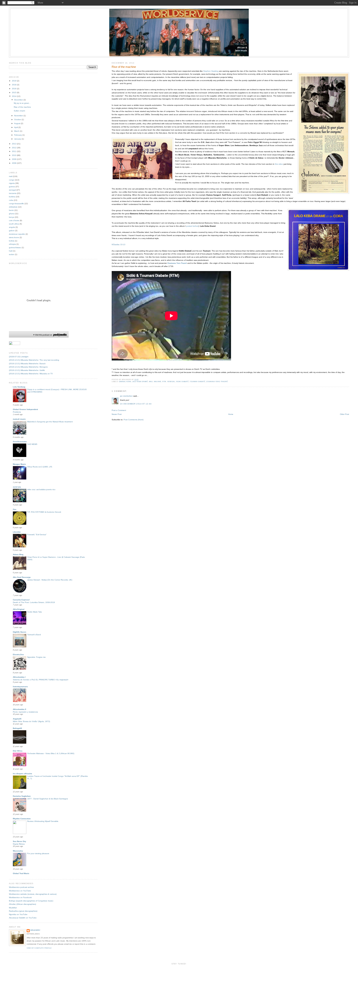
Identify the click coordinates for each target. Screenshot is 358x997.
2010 (14, 155)
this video (279, 164)
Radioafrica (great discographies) (23, 911)
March (17, 131)
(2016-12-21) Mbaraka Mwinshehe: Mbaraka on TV (31, 374)
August (17, 123)
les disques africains (22, 774)
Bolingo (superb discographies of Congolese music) (31, 901)
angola (12, 227)
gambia (122, 381)
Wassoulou (18, 851)
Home (230, 414)
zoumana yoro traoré (217, 381)
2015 (14, 92)
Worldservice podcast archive (21, 887)
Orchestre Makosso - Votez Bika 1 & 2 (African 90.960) (50, 753)
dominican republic (17, 234)
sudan (11, 254)
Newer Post (117, 414)
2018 (14, 85)
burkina (12, 197)
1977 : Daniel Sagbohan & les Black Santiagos (47, 799)
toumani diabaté (197, 381)
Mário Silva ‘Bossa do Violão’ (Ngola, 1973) (31, 721)
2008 (14, 163)
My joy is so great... (22, 103)
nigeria (12, 183)
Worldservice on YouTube (20, 891)
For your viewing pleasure (38, 853)
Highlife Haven (19, 632)
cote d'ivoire (14, 220)
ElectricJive (18, 654)
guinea (12, 187)
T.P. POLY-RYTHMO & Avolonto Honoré (44, 512)
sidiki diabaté (182, 381)
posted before (192, 226)
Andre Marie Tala (34, 612)
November (18, 116)
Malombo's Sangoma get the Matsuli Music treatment (50, 422)
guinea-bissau (15, 247)
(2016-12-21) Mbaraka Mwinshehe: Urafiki (27, 370)
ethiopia (12, 244)
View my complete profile (39, 948)
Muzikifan (13, 908)
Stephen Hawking (211, 71)
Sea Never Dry (19, 841)
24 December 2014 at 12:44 (136, 404)
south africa (14, 224)
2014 (14, 96)
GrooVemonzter (20, 442)
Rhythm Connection (22, 819)
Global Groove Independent (25, 409)
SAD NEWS (32, 444)
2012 (14, 148)
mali (151, 381)
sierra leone (14, 237)
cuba (11, 200)
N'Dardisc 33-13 (118, 244)
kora (128, 381)
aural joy (17, 487)
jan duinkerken (126, 396)
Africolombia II (19, 709)
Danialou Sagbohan (22, 796)
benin (11, 210)
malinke (157, 381)
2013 (14, 144)
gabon (12, 231)
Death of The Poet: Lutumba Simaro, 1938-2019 (34, 602)
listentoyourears (20, 687)
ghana (12, 214)
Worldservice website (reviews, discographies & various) (32, 894)
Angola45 (17, 719)
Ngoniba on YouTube (18, 914)
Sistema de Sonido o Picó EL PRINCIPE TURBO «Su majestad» (40, 680)
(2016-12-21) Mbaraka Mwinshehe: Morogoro (28, 367)
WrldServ (35, 930)
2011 (14, 151)
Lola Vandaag (19, 387)
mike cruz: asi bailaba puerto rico (41, 489)
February (18, 135)
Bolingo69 (17, 728)
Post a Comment (119, 410)
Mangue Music (19, 464)
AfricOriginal (18, 609)
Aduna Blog (18, 554)
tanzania (12, 193)
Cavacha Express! (21, 600)
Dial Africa (17, 751)
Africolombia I (19, 677)
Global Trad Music (21, 873)
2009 (14, 159)
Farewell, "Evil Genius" (37, 535)
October (18, 119)
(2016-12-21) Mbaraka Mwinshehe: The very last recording (34, 360)
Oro (14, 509)
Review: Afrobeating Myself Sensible (42, 821)
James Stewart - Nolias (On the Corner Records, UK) (49, 580)
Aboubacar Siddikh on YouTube (23, 918)
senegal (171, 381)
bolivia (11, 241)
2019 (14, 81)
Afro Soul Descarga (22, 577)
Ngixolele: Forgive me (36, 657)
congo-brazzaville (16, 203)
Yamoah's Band (34, 635)
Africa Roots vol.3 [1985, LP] (39, 467)
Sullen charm (19, 111)
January (18, 139)
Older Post (344, 414)
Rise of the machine (124, 66)
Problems (17, 412)
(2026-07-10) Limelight (18, 357)
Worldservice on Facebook (20, 897)
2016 (14, 89)
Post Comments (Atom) (133, 420)
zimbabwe (13, 207)
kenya (11, 217)
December (18, 100)
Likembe (17, 532)
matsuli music (19, 419)
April (16, 127)
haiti (10, 251)
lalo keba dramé (140, 381)
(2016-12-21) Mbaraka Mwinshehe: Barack (27, 364)
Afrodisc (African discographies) (22, 904)
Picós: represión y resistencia (25, 712)
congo (11, 180)
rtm (164, 381)
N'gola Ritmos (19, 844)
